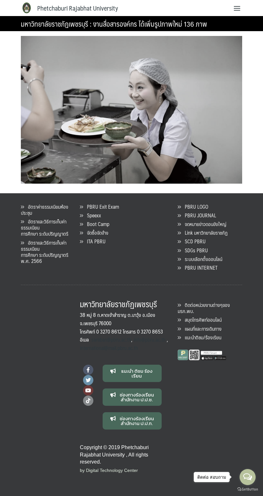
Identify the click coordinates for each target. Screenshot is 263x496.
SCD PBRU (193, 241)
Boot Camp (96, 224)
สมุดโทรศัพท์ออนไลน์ (201, 319)
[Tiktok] (88, 401)
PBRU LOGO (194, 206)
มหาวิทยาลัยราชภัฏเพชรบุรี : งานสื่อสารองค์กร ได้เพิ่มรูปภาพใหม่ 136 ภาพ (114, 24)
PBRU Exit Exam (101, 206)
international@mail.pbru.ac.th (109, 348)
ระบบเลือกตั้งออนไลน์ (201, 259)
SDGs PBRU (194, 250)
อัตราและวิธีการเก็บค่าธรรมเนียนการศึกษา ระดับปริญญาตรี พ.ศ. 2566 (44, 251)
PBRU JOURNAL (198, 215)
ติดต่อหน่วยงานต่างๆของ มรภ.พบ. (204, 307)
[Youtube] (88, 390)
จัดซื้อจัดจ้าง (95, 232)
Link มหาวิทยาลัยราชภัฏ (204, 232)
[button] (132, 373)
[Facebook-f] (88, 370)
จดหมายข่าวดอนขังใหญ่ (203, 224)
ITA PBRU (94, 241)
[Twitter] (88, 380)
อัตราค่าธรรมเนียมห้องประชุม (44, 209)
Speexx (92, 215)
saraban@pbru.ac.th (111, 339)
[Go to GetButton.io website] (247, 489)
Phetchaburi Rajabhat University (77, 8)
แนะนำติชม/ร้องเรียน (201, 337)
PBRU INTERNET (199, 267)
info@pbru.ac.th (149, 339)
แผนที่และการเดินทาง (201, 328)
